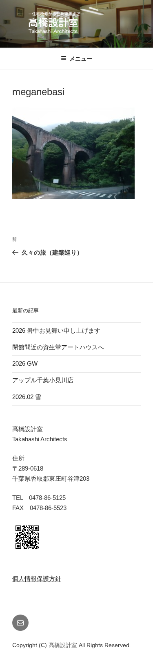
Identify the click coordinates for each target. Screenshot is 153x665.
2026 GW (25, 363)
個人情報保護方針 (36, 578)
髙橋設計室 (64, 645)
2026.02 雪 (26, 396)
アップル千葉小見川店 (42, 380)
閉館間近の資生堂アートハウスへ (61, 347)
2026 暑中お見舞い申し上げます (56, 330)
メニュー (80, 58)
